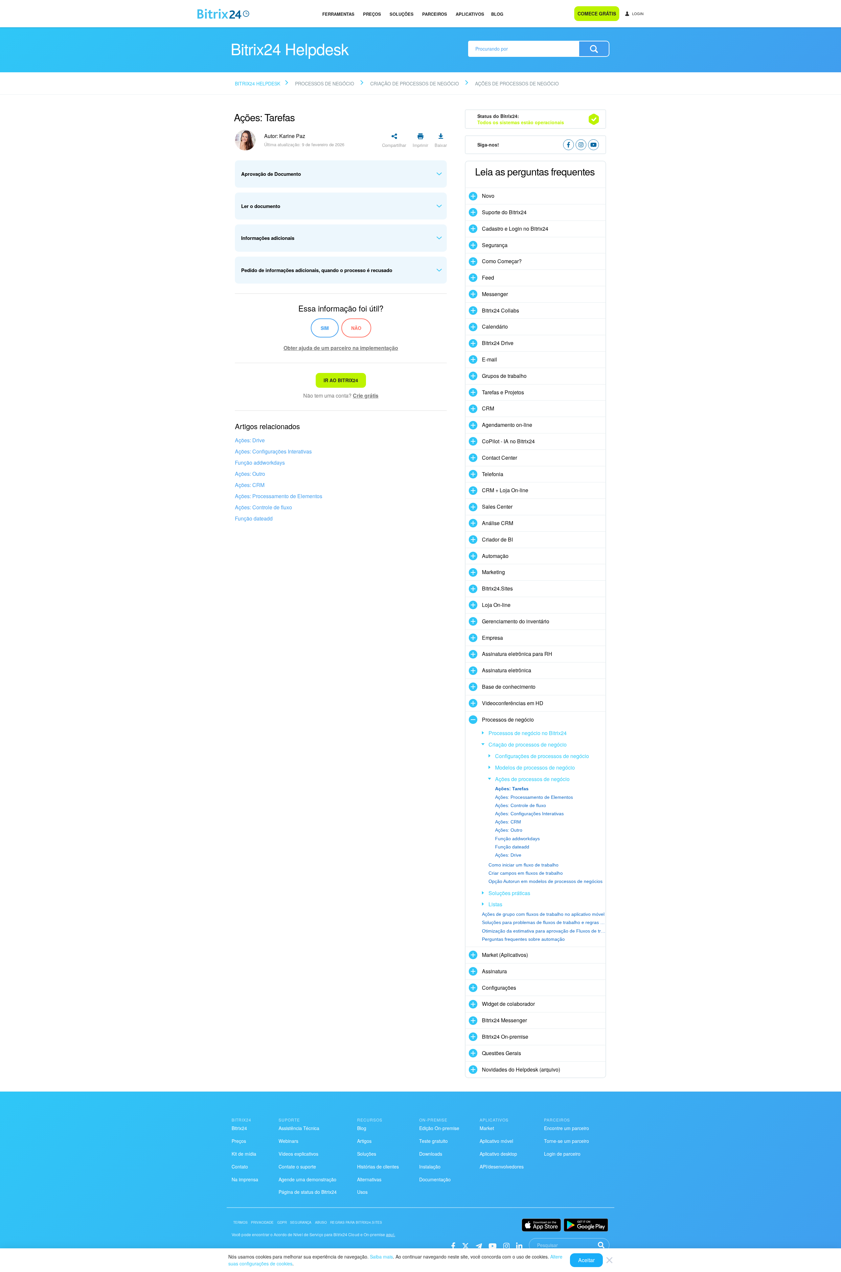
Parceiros (434, 14)
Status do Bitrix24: (520, 119)
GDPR (282, 1222)
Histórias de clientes (378, 1166)
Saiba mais (381, 1256)
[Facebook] (453, 1245)
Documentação (435, 1179)
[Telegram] (479, 1245)
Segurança (300, 1222)
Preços (372, 14)
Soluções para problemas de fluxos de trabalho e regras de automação (543, 922)
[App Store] (541, 1225)
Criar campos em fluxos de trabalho (526, 873)
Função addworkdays (260, 462)
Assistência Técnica (299, 1128)
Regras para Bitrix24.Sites (356, 1222)
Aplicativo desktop (498, 1153)
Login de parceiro (562, 1153)
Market (487, 1128)
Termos (240, 1222)
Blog (497, 14)
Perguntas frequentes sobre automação (523, 939)
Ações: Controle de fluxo (263, 507)
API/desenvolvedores (502, 1166)
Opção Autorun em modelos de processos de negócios (545, 881)
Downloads (430, 1153)
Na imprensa (245, 1179)
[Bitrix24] (223, 14)
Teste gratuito (433, 1141)
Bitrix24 (239, 1128)
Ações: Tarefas (512, 788)
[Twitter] (465, 1245)
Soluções (402, 14)
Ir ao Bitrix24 (341, 380)
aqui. (390, 1234)
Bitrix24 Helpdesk (257, 83)
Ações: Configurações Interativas (273, 451)
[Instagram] (506, 1245)
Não (356, 328)
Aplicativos (470, 14)
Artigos (364, 1141)
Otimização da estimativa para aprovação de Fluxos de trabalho (543, 931)
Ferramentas (338, 14)
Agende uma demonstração (307, 1179)
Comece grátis (597, 13)
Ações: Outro (250, 473)
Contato (240, 1166)
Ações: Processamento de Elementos (278, 496)
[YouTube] (493, 1245)
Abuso (321, 1222)
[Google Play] (586, 1225)
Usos (362, 1192)
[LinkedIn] (519, 1245)
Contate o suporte (297, 1166)
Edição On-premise (439, 1128)
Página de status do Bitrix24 (308, 1192)
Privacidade (262, 1222)
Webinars (288, 1141)
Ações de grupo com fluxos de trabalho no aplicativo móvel (543, 914)
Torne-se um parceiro (566, 1141)
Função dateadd (254, 518)
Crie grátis (365, 395)
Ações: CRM (249, 485)
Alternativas (369, 1179)
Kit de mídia (244, 1153)
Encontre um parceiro (566, 1128)
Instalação (430, 1166)
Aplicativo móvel (496, 1141)
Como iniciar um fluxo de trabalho (523, 864)
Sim (325, 328)
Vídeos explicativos (298, 1153)
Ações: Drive (250, 440)
